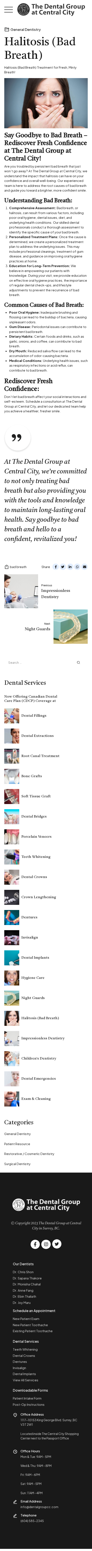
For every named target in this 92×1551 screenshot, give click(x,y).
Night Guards (33, 998)
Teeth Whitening (35, 857)
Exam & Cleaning (36, 1099)
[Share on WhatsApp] (77, 567)
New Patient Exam (26, 1319)
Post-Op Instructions (29, 1404)
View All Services (25, 1380)
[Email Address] (15, 1502)
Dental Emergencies (38, 1079)
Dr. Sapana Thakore (27, 1278)
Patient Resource (17, 1144)
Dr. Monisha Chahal (27, 1284)
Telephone (29, 1515)
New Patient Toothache (30, 1325)
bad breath (18, 567)
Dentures (29, 917)
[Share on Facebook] (55, 567)
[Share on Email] (84, 567)
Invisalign (29, 937)
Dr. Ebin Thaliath (24, 1296)
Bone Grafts (31, 776)
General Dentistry (25, 29)
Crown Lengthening (38, 897)
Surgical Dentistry (17, 1164)
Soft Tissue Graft (36, 796)
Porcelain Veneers (36, 837)
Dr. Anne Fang (23, 1290)
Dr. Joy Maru (22, 1302)
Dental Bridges (34, 816)
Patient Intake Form (27, 1398)
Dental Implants (35, 958)
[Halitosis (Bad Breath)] (46, 103)
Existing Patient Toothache (33, 1331)
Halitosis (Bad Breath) (40, 1018)
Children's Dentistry (38, 1058)
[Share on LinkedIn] (70, 567)
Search (78, 662)
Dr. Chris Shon (23, 1272)
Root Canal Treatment (40, 756)
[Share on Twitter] (63, 567)
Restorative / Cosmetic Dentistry (29, 1154)
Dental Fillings (33, 716)
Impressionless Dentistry (42, 1038)
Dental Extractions (37, 736)
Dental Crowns (34, 877)
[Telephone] (15, 1515)
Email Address (31, 1501)
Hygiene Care (33, 978)
